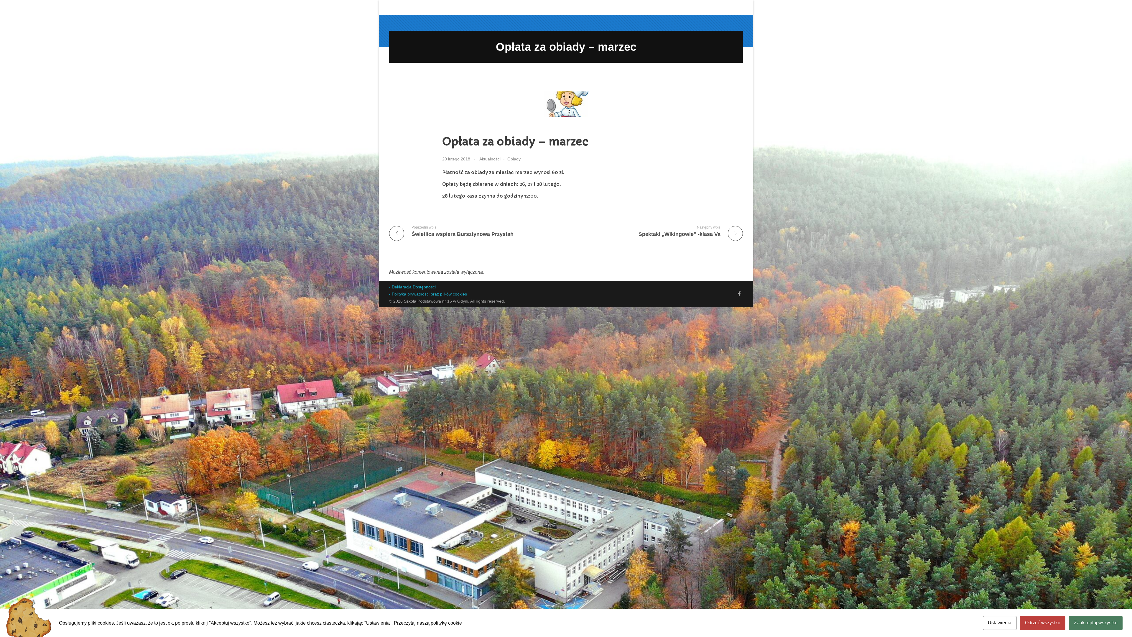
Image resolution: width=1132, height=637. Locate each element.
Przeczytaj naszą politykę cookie (428, 622)
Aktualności (490, 159)
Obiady (514, 159)
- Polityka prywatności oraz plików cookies (428, 294)
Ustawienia (999, 622)
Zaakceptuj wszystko (1096, 622)
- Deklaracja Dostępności (412, 287)
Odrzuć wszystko (1042, 622)
